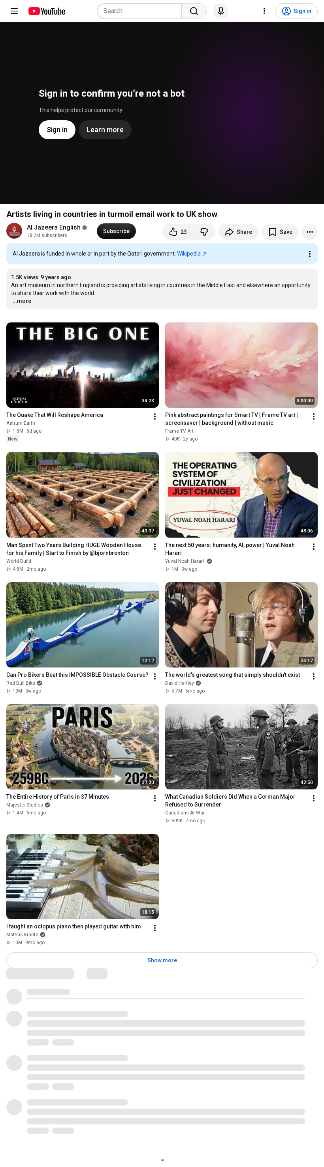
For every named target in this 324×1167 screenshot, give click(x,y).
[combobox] (142, 11)
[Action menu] (310, 254)
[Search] (194, 11)
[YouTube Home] (46, 11)
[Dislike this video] (204, 232)
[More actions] (310, 232)
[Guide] (14, 11)
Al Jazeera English (54, 227)
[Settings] (264, 11)
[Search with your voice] (221, 11)
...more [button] (21, 301)
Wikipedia (189, 253)
